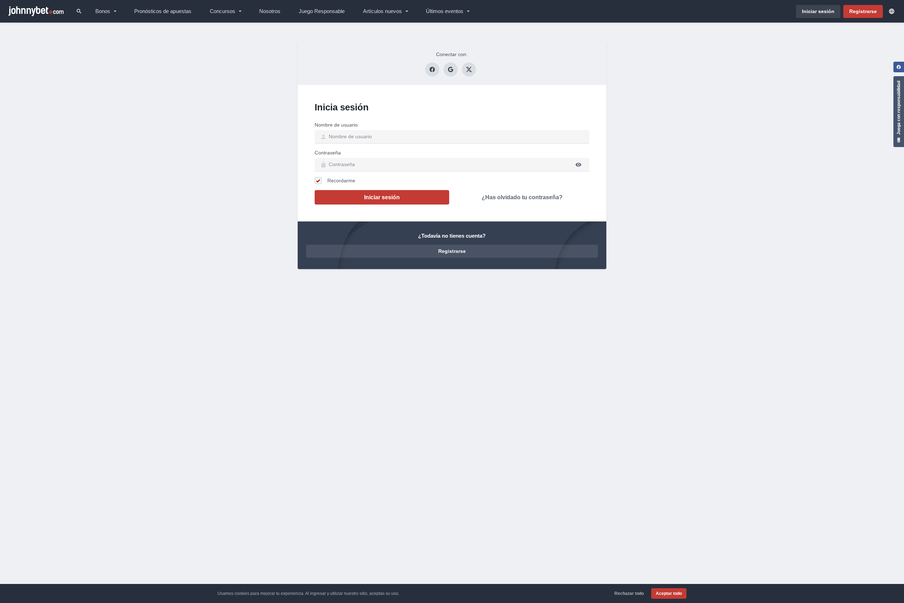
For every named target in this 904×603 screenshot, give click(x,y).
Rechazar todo (629, 593)
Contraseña (328, 153)
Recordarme (341, 180)
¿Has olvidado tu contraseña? (522, 197)
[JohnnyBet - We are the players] (36, 11)
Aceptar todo (669, 593)
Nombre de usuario (336, 125)
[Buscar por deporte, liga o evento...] (79, 11)
